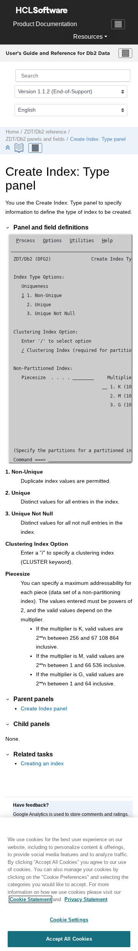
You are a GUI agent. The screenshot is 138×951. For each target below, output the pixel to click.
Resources (88, 36)
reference (45, 132)
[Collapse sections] (8, 148)
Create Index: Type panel (98, 139)
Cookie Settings (69, 920)
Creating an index (42, 763)
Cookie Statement (30, 899)
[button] (8, 227)
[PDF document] (19, 148)
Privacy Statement (85, 899)
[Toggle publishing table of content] (35, 148)
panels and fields (35, 139)
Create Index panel (44, 708)
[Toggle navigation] (118, 24)
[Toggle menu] (125, 53)
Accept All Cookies (69, 939)
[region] (69, 884)
